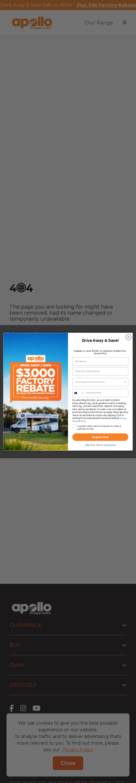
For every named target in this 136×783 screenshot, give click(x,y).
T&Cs (88, 445)
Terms (83, 421)
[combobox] (99, 382)
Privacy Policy (110, 445)
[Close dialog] (128, 337)
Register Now (100, 437)
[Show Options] (125, 382)
